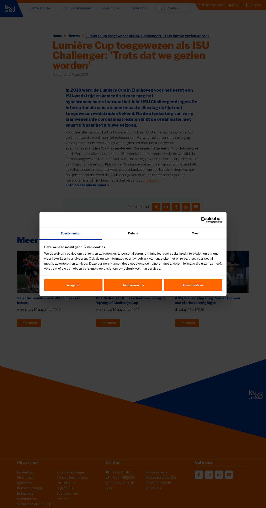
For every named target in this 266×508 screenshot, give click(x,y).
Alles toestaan (192, 285)
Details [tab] (133, 233)
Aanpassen (131, 285)
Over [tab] (195, 233)
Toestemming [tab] (70, 233)
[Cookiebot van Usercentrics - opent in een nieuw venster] (204, 220)
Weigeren (73, 285)
